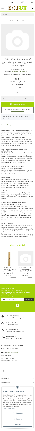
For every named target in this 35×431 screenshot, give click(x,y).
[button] (12, 2)
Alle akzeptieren (18, 413)
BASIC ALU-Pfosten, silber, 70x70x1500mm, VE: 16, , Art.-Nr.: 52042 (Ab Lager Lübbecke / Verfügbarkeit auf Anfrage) (25, 270)
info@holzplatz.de (12, 352)
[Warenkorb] (32, 8)
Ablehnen (18, 424)
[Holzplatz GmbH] (17, 8)
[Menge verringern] (3, 98)
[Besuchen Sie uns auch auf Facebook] (17, 305)
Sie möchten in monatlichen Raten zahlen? (17, 110)
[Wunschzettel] (32, 3)
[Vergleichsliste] (22, 3)
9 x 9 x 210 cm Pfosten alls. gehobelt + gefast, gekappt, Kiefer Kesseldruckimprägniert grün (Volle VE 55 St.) (9, 270)
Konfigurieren (18, 419)
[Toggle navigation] (3, 8)
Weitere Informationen (17, 111)
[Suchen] (32, 14)
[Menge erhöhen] (26, 98)
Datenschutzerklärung (8, 292)
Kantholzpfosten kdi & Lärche (21, 71)
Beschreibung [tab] (6, 125)
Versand (22, 82)
